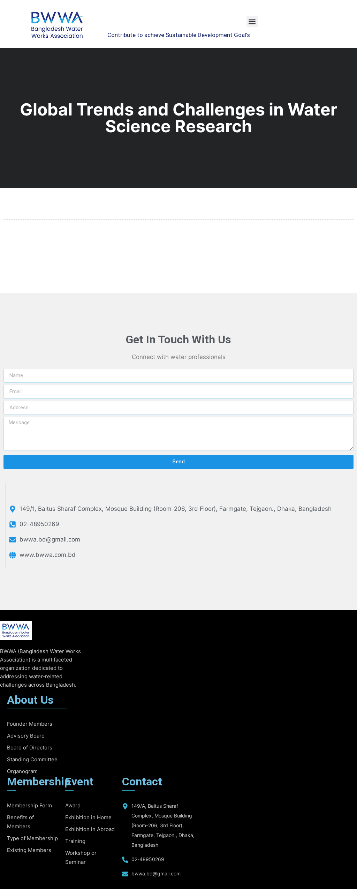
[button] (252, 21)
